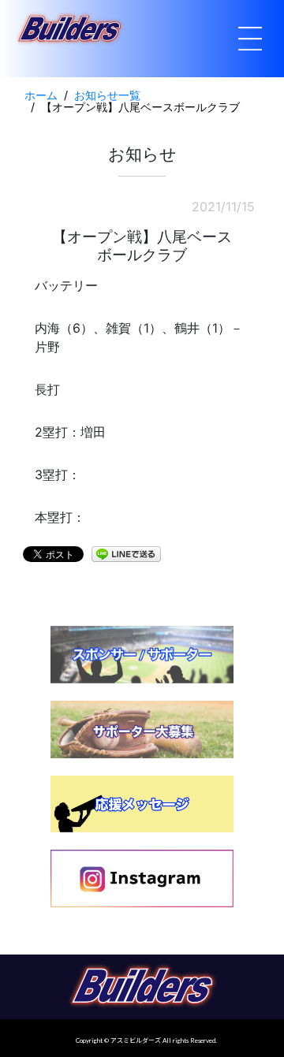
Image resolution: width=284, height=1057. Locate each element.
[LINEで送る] (126, 553)
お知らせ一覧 (107, 95)
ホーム (41, 95)
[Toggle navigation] (250, 39)
